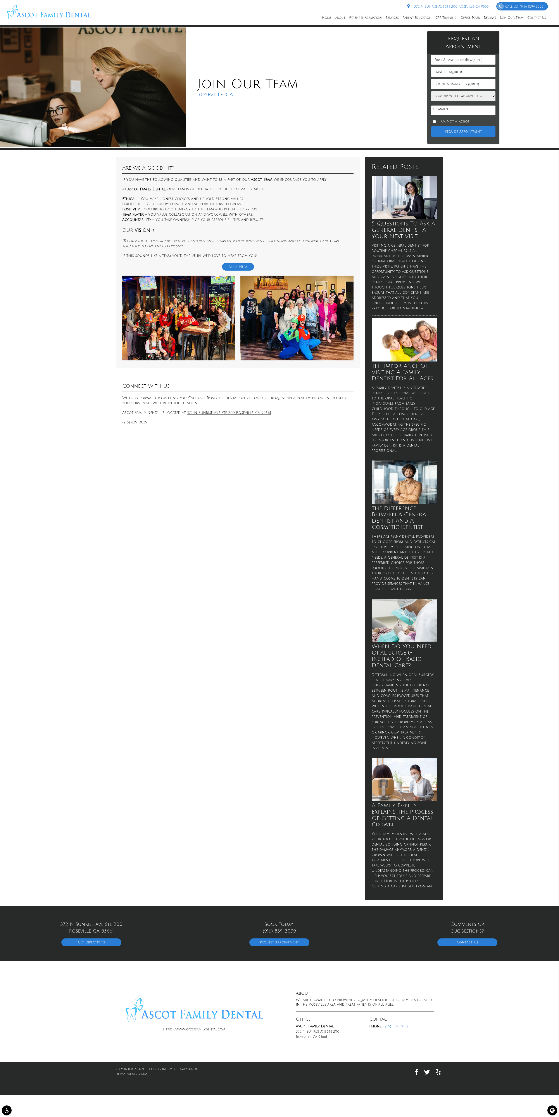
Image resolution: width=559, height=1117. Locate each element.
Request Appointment (279, 942)
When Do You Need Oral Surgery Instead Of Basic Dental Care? (401, 655)
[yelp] (438, 1072)
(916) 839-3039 (134, 422)
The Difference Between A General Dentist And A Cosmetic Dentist (400, 517)
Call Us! (524, 6)
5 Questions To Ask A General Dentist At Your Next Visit (403, 229)
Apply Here (238, 266)
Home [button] (326, 17)
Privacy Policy (125, 1074)
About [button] (340, 17)
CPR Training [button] (446, 17)
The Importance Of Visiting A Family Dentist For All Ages (402, 372)
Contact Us (467, 942)
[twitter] (427, 1072)
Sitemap (143, 1074)
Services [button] (392, 17)
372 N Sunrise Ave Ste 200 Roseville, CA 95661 (451, 6)
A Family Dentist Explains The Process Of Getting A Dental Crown (402, 815)
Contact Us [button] (536, 17)
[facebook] (416, 1072)
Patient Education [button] (417, 17)
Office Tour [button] (470, 17)
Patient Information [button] (365, 17)
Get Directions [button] (91, 942)
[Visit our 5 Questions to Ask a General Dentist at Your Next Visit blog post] (404, 218)
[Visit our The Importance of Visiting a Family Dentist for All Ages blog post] (404, 360)
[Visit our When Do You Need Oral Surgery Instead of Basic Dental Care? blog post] (404, 641)
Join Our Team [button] (511, 17)
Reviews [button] (490, 17)
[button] (7, 1110)
